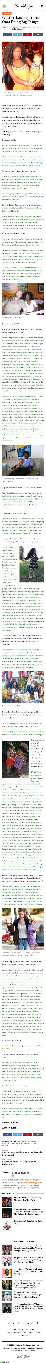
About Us (23, 1329)
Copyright (24, 1336)
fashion (16, 1143)
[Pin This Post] (27, 34)
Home (14, 1329)
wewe (5, 1145)
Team (32, 1329)
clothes (32, 1141)
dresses (6, 1143)
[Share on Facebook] (7, 34)
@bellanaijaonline (31, 1188)
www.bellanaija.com (32, 1182)
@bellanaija (24, 1185)
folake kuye (27, 1143)
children (22, 1141)
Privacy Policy (35, 1332)
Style (37, 1143)
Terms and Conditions (16, 1332)
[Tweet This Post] (17, 34)
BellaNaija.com (18, 29)
